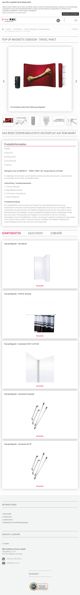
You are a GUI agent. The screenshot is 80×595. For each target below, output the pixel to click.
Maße (7, 148)
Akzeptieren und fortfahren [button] (70, 14)
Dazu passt (35, 233)
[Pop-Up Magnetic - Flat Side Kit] (40, 266)
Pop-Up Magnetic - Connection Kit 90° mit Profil (21, 344)
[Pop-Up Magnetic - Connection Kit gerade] (40, 417)
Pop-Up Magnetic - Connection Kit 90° (18, 444)
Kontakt (6, 544)
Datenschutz (8, 520)
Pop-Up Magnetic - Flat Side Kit (15, 244)
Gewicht (8, 152)
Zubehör (56, 233)
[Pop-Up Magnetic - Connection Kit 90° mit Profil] (40, 366)
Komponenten (11, 233)
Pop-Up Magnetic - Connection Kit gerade (19, 394)
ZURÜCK (75, 29)
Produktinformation (15, 144)
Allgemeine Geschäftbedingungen (15, 522)
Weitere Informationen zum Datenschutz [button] (13, 13)
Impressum (7, 517)
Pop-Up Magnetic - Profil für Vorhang (17, 294)
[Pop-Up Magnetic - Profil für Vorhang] (40, 316)
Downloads (10, 160)
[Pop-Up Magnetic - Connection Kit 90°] (40, 467)
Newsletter (7, 514)
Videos (8, 164)
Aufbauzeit (10, 156)
